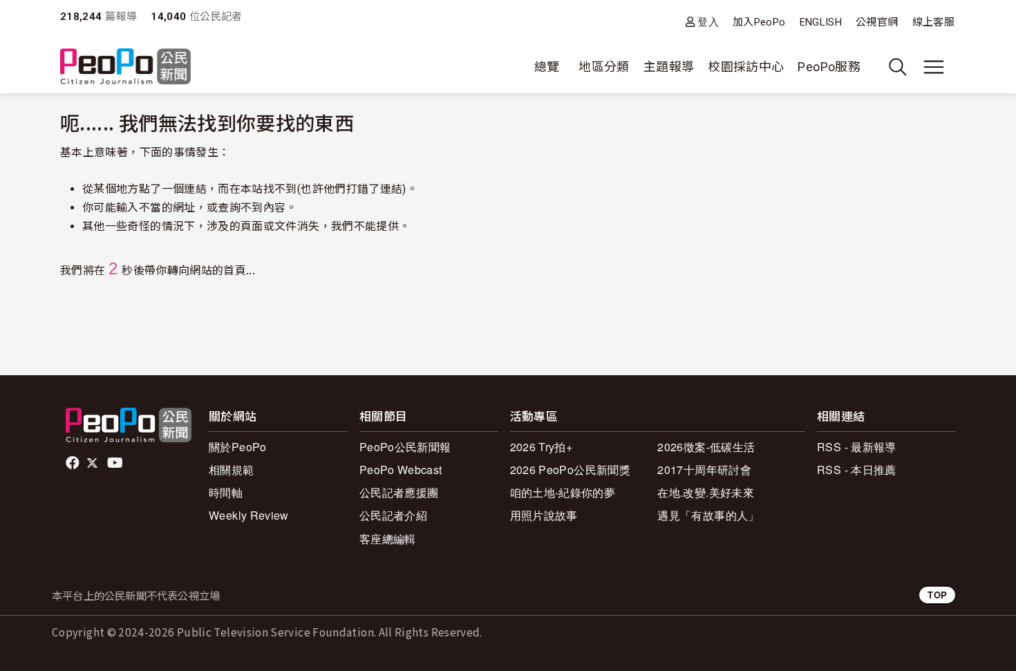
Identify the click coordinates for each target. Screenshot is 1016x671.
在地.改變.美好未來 (705, 492)
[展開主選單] (934, 67)
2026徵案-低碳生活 (706, 447)
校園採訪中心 (746, 66)
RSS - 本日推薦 (856, 470)
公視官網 (877, 22)
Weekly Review (249, 515)
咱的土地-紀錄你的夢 (563, 492)
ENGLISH (821, 22)
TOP (937, 594)
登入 (708, 22)
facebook (74, 463)
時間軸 (226, 492)
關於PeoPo (238, 447)
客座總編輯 (387, 539)
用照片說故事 (544, 515)
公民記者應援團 (399, 492)
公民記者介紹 (393, 515)
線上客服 (933, 22)
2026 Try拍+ (541, 447)
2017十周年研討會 (704, 470)
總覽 (547, 66)
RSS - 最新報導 (856, 447)
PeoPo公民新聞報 (405, 447)
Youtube (116, 463)
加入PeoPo (759, 22)
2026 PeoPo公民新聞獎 (570, 470)
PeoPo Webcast (400, 470)
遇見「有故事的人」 (708, 515)
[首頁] (125, 67)
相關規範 (231, 470)
